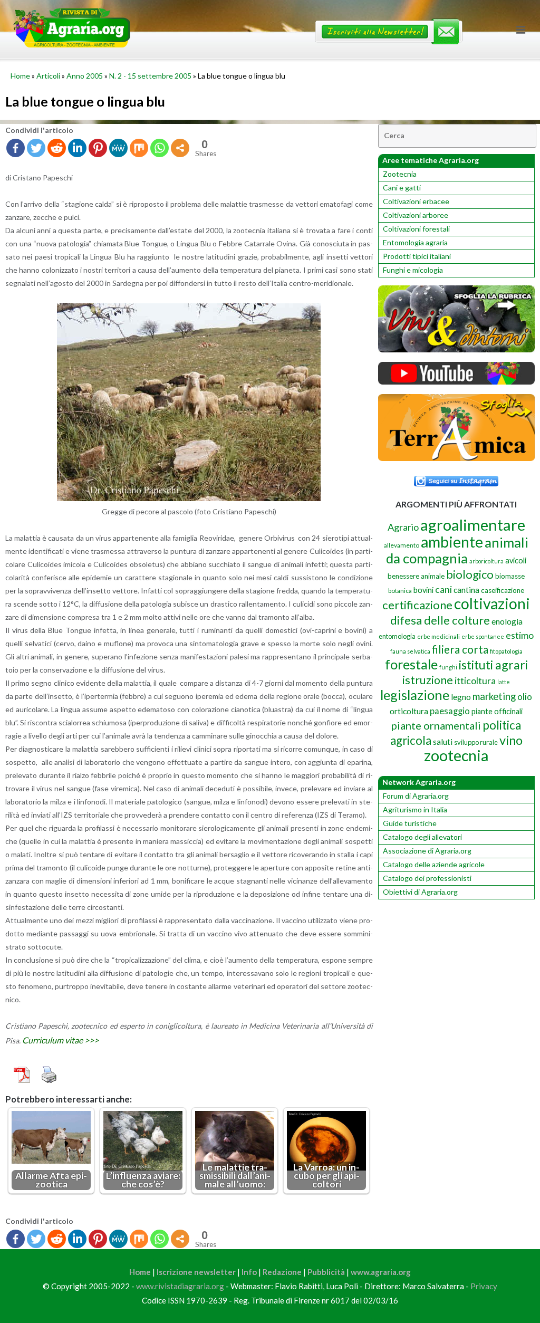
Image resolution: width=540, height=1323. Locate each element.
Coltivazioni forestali (416, 228)
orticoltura (409, 711)
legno (461, 697)
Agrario (403, 527)
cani (443, 589)
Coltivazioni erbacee (416, 201)
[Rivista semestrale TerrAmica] (456, 458)
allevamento (401, 545)
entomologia (397, 636)
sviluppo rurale (476, 742)
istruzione (427, 680)
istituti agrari (493, 664)
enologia (507, 621)
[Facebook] (15, 148)
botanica (400, 591)
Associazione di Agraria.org (427, 850)
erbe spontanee (482, 636)
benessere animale (416, 576)
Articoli (48, 75)
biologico (470, 574)
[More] (180, 148)
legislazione (414, 695)
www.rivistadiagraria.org (180, 1286)
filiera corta (460, 649)
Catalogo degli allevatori (422, 836)
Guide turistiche (410, 823)
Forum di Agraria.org (416, 795)
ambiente (452, 541)
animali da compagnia (457, 550)
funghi (448, 667)
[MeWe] (118, 148)
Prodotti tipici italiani (417, 256)
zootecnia (456, 755)
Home (20, 75)
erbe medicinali (438, 636)
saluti (442, 741)
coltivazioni (492, 603)
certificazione (417, 605)
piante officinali (497, 711)
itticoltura (475, 680)
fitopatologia (506, 651)
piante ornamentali (436, 725)
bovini (423, 590)
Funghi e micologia (413, 269)
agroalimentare (472, 524)
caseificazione (502, 590)
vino (511, 740)
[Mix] (139, 148)
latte (503, 681)
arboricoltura (486, 561)
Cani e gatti (402, 187)
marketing (494, 696)
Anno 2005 (84, 75)
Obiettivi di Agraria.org (420, 891)
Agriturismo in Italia (415, 809)
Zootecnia (400, 173)
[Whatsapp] (159, 148)
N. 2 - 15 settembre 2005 (150, 75)
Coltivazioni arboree (415, 214)
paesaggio (450, 711)
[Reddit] (56, 148)
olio (524, 696)
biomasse (510, 576)
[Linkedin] (77, 148)
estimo (520, 635)
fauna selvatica (410, 651)
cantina (466, 589)
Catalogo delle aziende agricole (434, 864)
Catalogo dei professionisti (427, 878)
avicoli (515, 560)
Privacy (483, 1286)
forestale (411, 664)
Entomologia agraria (415, 242)
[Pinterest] (98, 148)
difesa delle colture (440, 620)
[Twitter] (36, 148)
